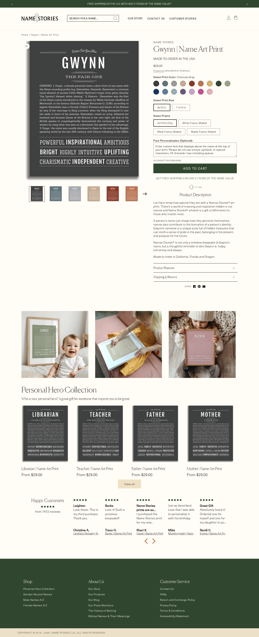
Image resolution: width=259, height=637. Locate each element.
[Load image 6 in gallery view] (131, 194)
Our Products (96, 594)
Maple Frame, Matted (203, 131)
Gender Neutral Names (37, 594)
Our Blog (93, 600)
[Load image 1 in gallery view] (37, 194)
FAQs (163, 594)
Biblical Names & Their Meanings (109, 616)
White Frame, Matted (194, 123)
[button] (236, 17)
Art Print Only (165, 123)
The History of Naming (102, 610)
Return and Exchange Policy (177, 600)
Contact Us (167, 589)
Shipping (158, 70)
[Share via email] (204, 286)
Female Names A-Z (35, 605)
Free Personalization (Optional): (173, 141)
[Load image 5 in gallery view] (112, 194)
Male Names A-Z (33, 600)
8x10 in (162, 107)
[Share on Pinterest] (199, 286)
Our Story (94, 589)
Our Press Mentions (100, 605)
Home (24, 34)
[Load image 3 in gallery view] (74, 194)
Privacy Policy (168, 605)
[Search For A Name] (115, 18)
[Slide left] (12, 4)
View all (129, 484)
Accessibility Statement (174, 616)
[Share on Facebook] (194, 286)
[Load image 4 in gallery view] (93, 194)
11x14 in (181, 107)
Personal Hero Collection (39, 589)
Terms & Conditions (172, 610)
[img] (47, 506)
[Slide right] (247, 4)
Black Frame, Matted (169, 131)
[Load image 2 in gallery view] (56, 194)
